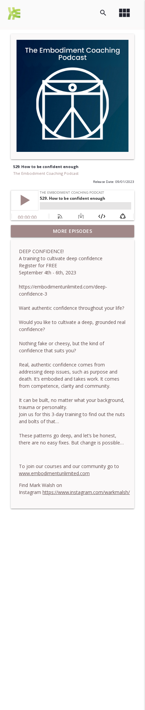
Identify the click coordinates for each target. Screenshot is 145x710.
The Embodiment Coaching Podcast (46, 173)
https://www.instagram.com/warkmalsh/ (86, 492)
